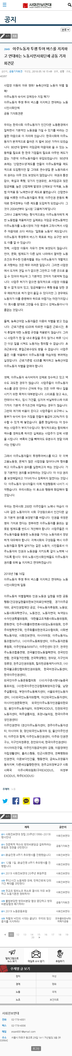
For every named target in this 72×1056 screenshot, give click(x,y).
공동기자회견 (15, 71)
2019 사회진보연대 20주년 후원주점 (23, 873)
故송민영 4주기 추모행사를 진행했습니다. (26, 854)
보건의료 (54, 999)
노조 (18, 999)
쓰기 (8, 36)
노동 (18, 991)
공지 (10, 19)
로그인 (36, 1048)
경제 (18, 984)
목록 (15, 36)
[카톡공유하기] (26, 801)
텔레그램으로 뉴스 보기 (12, 960)
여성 (54, 976)
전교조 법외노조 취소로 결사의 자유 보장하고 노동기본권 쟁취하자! (25, 892)
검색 (69, 4)
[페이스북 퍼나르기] (15, 801)
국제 (54, 991)
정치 (18, 976)
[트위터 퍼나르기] (5, 801)
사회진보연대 (37, 5)
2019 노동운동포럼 (14, 911)
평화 (54, 984)
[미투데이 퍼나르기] (36, 801)
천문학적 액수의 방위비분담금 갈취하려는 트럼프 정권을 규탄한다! (26, 846)
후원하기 (60, 961)
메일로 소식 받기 (36, 961)
